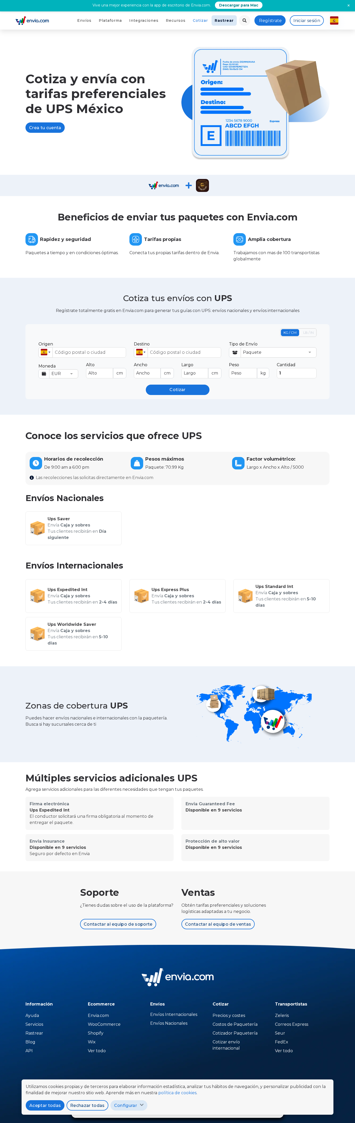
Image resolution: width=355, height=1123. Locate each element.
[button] (45, 352)
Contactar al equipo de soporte (118, 924)
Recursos (176, 20)
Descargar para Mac (238, 5)
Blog (30, 1041)
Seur (280, 1033)
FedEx (281, 1041)
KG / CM (290, 332)
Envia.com (98, 1015)
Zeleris (282, 1015)
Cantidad (286, 364)
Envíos (84, 20)
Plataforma (110, 20)
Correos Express (291, 1024)
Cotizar (200, 20)
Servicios (34, 1024)
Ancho (152, 369)
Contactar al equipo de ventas (218, 924)
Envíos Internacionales (173, 1014)
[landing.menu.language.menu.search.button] (244, 20)
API (29, 1050)
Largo (199, 369)
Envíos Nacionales (168, 1023)
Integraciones (144, 20)
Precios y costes (229, 1015)
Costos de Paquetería (235, 1024)
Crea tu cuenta (45, 127)
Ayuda (32, 1015)
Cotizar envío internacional (226, 1045)
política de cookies (177, 1092)
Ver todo (97, 1050)
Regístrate (270, 20)
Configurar (125, 1105)
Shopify (95, 1033)
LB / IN (308, 332)
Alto (104, 369)
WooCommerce (104, 1024)
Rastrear (224, 20)
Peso (247, 369)
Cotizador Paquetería (235, 1033)
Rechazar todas (87, 1105)
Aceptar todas (45, 1105)
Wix (92, 1041)
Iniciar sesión (306, 20)
